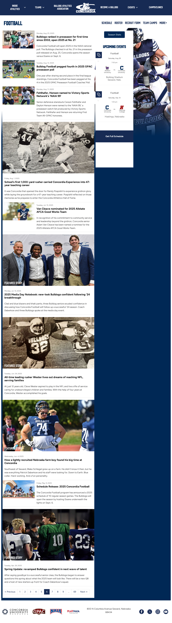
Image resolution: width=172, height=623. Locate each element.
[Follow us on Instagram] (158, 612)
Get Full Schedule (114, 136)
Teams (38, 7)
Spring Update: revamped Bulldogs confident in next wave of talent (45, 569)
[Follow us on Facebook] (141, 612)
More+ (163, 22)
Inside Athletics (15, 7)
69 (75, 591)
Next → (83, 591)
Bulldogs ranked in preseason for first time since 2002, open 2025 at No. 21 (62, 38)
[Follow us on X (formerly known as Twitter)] (150, 612)
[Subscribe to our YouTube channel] (166, 612)
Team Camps (150, 22)
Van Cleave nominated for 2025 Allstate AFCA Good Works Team (61, 210)
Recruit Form (132, 22)
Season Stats (114, 34)
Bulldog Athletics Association (63, 7)
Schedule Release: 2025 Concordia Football (63, 486)
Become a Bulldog (109, 7)
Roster (119, 22)
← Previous (10, 591)
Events (131, 7)
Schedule (107, 22)
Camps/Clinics (156, 7)
